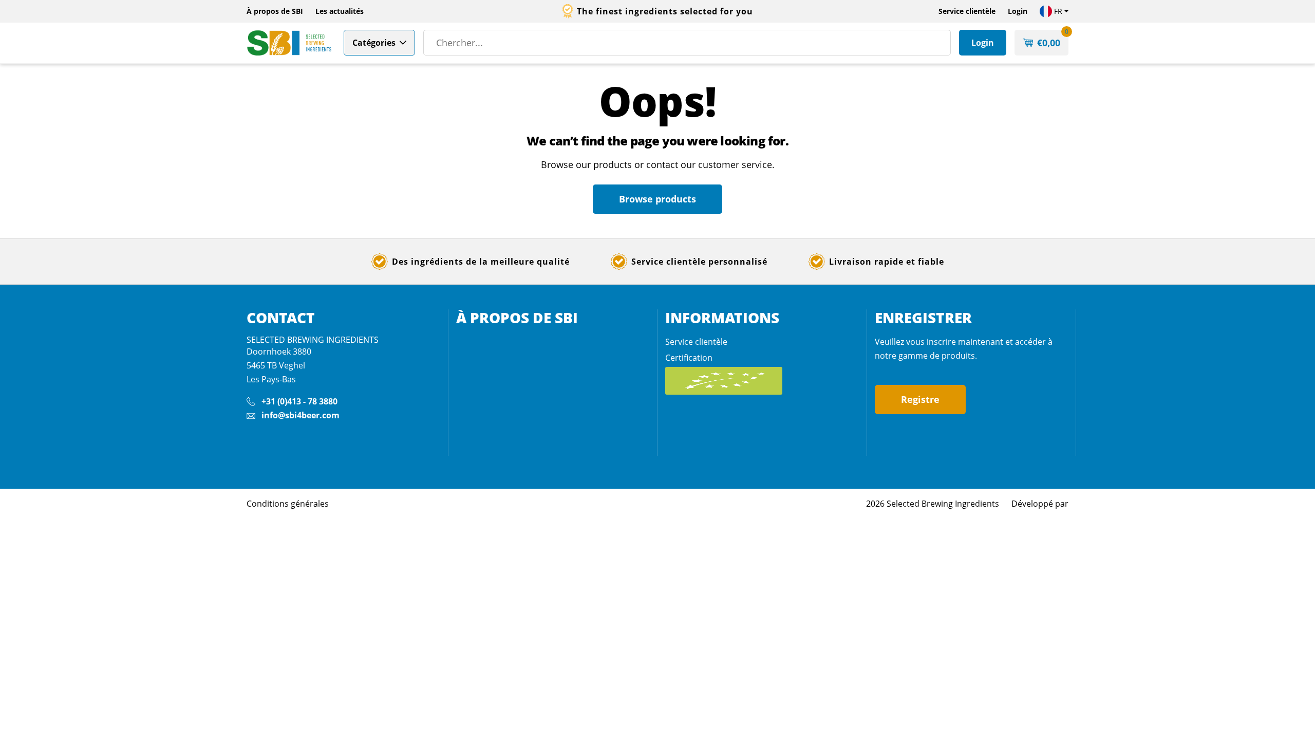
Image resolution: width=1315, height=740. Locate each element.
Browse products (657, 199)
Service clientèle (966, 11)
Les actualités (339, 11)
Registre (920, 399)
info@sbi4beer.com (300, 415)
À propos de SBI (275, 11)
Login (1017, 11)
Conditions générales (288, 503)
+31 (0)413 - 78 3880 (299, 401)
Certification (688, 357)
